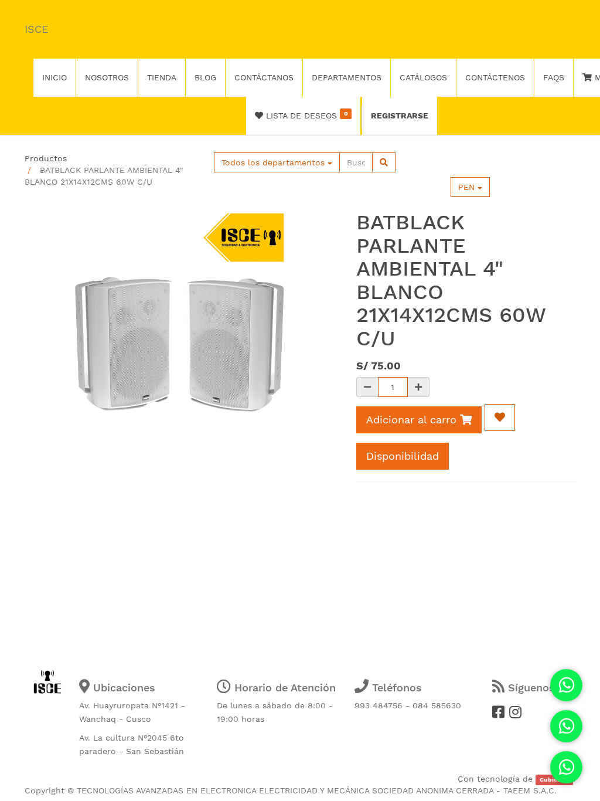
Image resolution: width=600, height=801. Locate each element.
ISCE (36, 29)
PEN (468, 187)
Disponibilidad (402, 456)
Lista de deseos (305, 115)
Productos (46, 158)
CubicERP (555, 779)
